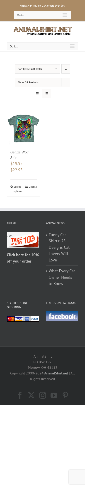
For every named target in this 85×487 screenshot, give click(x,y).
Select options (18, 188)
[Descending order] (65, 69)
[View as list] (46, 93)
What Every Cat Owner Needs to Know (62, 277)
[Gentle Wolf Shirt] (23, 128)
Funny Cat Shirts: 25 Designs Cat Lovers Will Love (59, 247)
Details (33, 186)
